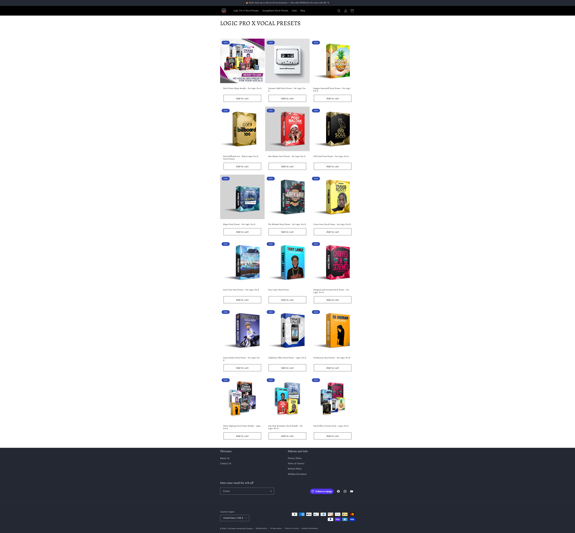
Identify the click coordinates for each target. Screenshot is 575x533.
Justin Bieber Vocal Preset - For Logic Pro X (241, 359)
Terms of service (292, 528)
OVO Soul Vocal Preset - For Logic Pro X (331, 156)
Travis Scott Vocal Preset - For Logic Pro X (332, 224)
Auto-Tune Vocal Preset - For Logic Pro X (241, 290)
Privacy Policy (295, 458)
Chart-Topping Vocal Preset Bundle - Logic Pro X (242, 427)
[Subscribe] (270, 491)
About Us (225, 458)
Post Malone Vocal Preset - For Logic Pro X (286, 156)
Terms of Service (296, 463)
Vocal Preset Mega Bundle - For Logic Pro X (242, 88)
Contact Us (225, 463)
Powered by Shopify (244, 528)
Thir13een (231, 528)
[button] (339, 10)
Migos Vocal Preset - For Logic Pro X (239, 224)
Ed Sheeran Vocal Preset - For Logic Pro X (332, 358)
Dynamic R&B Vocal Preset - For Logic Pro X (287, 89)
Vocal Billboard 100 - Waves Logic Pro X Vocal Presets (240, 157)
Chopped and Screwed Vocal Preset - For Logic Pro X (331, 291)
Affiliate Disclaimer (297, 474)
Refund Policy (295, 468)
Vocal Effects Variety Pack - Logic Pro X (331, 426)
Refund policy (261, 528)
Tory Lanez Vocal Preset (278, 290)
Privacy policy (276, 528)
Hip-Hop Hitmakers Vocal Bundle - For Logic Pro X (285, 427)
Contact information (310, 528)
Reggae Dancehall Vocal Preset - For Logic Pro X (332, 89)
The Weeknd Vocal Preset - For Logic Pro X (287, 224)
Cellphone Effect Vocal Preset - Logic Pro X (287, 358)
